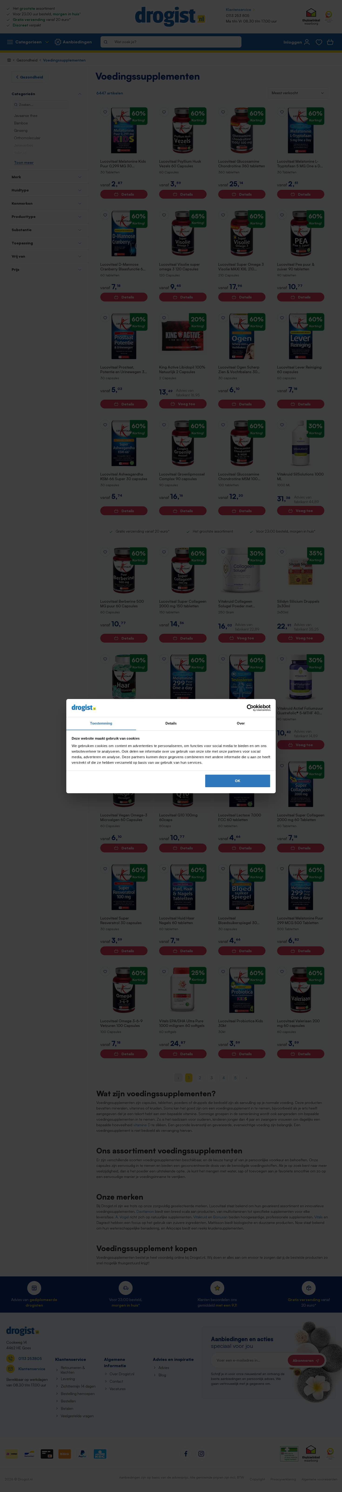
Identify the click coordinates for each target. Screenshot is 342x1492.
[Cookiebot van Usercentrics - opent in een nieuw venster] (250, 707)
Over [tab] (241, 723)
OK (237, 781)
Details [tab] (171, 723)
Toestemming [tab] (101, 723)
